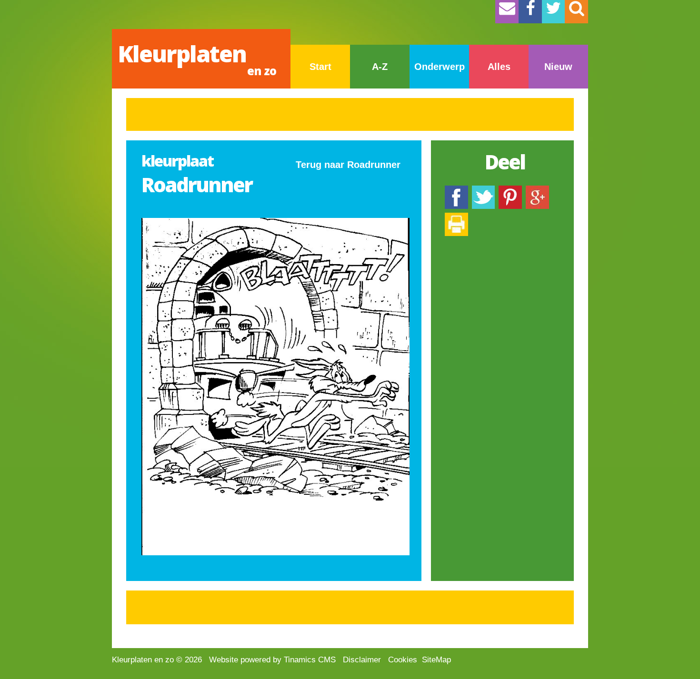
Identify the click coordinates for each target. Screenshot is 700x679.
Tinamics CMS (310, 659)
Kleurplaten (197, 58)
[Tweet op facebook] (483, 190)
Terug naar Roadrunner (348, 164)
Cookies (402, 659)
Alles (499, 66)
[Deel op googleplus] (537, 190)
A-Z (380, 66)
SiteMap (436, 659)
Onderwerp (439, 66)
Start (320, 66)
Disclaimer (362, 659)
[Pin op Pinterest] (510, 190)
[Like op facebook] (456, 190)
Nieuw (558, 66)
